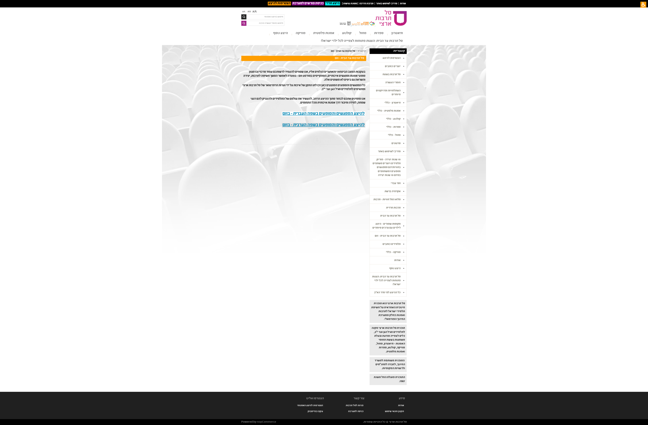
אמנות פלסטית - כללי (389, 111)
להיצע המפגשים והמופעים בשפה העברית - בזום (323, 114)
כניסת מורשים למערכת (308, 3)
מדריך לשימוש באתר (386, 3)
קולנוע (347, 33)
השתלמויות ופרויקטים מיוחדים (388, 92)
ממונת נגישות (350, 3)
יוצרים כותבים (393, 66)
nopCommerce (266, 422)
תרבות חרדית (393, 207)
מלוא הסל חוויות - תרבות (387, 199)
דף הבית (362, 51)
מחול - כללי (394, 135)
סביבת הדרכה (366, 3)
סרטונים (396, 143)
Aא (243, 11)
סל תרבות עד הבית (390, 216)
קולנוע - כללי (393, 119)
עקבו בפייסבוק (315, 411)
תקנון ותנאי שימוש (394, 411)
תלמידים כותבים (392, 244)
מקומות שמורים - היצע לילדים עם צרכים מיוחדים (386, 226)
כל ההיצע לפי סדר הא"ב (387, 292)
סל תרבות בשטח (392, 74)
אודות (403, 3)
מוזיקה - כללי (393, 252)
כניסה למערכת (355, 411)
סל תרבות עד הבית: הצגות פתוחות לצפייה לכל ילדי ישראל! (362, 41)
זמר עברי (396, 183)
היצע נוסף (280, 33)
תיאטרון (397, 33)
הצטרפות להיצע (279, 3)
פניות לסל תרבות (354, 405)
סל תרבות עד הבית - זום (388, 236)
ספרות (379, 33)
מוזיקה (300, 33)
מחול (362, 33)
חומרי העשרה (393, 82)
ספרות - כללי (393, 127)
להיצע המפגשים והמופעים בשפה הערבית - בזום (323, 125)
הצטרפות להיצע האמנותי (310, 405)
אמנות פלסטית (323, 33)
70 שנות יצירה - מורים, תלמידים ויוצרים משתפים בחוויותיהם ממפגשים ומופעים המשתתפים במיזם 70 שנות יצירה (387, 167)
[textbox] (265, 16)
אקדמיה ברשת (393, 191)
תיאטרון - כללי (393, 102)
